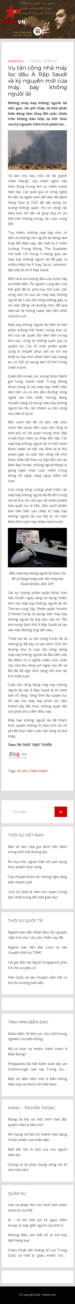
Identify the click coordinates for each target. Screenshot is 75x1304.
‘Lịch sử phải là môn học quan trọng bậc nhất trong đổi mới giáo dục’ (37, 894)
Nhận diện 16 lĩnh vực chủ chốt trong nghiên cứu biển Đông (37, 1036)
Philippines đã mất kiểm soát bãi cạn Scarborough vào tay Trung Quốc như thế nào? (37, 1066)
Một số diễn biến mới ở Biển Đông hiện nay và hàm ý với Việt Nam (37, 1081)
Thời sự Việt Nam (26, 835)
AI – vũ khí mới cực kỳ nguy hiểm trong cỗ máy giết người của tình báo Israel (37, 1223)
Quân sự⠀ (51, 61)
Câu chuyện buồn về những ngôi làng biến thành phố (37, 879)
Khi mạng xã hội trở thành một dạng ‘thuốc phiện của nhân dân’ (37, 1137)
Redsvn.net (49, 1294)
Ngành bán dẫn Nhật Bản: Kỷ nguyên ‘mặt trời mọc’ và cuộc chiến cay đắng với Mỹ (37, 935)
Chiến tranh (38, 771)
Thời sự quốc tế (25, 920)
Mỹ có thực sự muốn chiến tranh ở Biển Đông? (37, 1051)
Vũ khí (22, 771)
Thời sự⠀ (37, 61)
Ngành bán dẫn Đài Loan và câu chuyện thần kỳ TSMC (37, 950)
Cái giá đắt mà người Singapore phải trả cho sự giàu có (37, 965)
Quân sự (17, 1193)
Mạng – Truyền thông (31, 1108)
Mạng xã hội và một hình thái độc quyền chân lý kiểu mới (37, 1122)
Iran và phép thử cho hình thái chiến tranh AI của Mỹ (37, 1208)
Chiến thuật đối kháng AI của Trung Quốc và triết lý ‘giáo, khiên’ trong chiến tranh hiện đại (37, 1253)
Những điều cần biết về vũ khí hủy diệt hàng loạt (37, 1238)
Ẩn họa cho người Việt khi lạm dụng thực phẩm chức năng (37, 864)
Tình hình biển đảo (28, 1022)
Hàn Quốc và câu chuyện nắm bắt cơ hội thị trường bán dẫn (37, 980)
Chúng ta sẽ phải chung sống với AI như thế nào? (37, 1167)
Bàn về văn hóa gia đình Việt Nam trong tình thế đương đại (37, 849)
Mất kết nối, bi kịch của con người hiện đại (37, 1152)
